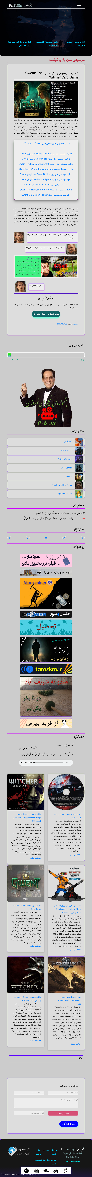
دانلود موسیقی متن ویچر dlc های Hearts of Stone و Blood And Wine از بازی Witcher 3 (67, 909)
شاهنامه (38, 1160)
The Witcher (66, 450)
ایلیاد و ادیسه (54, 1162)
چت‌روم (46, 1150)
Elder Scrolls (66, 467)
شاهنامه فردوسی (68, 442)
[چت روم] (26, 1170)
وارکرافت (46, 1160)
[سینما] (46, 1170)
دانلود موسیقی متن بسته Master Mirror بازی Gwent (46, 159)
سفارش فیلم (53, 1152)
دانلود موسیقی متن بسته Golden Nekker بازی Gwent (46, 195)
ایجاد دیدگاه (69, 1124)
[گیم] (55, 1170)
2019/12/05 (62, 323)
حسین (75, 323)
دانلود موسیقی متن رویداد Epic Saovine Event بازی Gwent (46, 164)
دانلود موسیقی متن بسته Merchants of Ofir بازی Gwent (46, 154)
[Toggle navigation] (79, 6)
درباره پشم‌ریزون (73, 1161)
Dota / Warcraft (65, 459)
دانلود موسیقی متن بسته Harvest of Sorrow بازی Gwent (46, 190)
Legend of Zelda (64, 493)
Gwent (69, 476)
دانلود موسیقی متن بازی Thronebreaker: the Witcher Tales (68, 1001)
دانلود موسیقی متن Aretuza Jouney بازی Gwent (46, 184)
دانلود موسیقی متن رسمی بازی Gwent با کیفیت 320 (46, 143)
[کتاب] (36, 1170)
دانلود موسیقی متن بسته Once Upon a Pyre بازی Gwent (46, 179)
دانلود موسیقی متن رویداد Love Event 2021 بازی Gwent (46, 174)
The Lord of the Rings (62, 485)
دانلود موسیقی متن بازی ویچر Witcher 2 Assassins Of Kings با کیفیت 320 (27, 818)
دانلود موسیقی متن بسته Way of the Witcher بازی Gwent (46, 169)
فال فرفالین (38, 1152)
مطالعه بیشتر (75, 854)
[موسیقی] (65, 1170)
